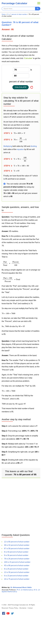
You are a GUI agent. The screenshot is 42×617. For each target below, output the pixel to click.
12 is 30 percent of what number (16, 572)
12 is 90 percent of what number (16, 542)
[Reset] (32, 87)
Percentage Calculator (14, 3)
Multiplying (7, 146)
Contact (30, 608)
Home (3, 14)
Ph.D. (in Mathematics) (25, 590)
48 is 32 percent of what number (16, 545)
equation (20, 149)
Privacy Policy (13, 608)
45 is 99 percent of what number (16, 565)
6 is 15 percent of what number (16, 576)
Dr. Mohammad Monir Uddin (21, 587)
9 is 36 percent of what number (16, 555)
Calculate (21, 87)
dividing (33, 146)
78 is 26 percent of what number (16, 559)
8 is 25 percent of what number (16, 569)
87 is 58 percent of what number (16, 548)
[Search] (37, 8)
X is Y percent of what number (17, 14)
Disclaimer (22, 608)
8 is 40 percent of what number (16, 552)
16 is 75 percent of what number (16, 579)
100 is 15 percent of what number (17, 562)
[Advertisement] (21, 508)
